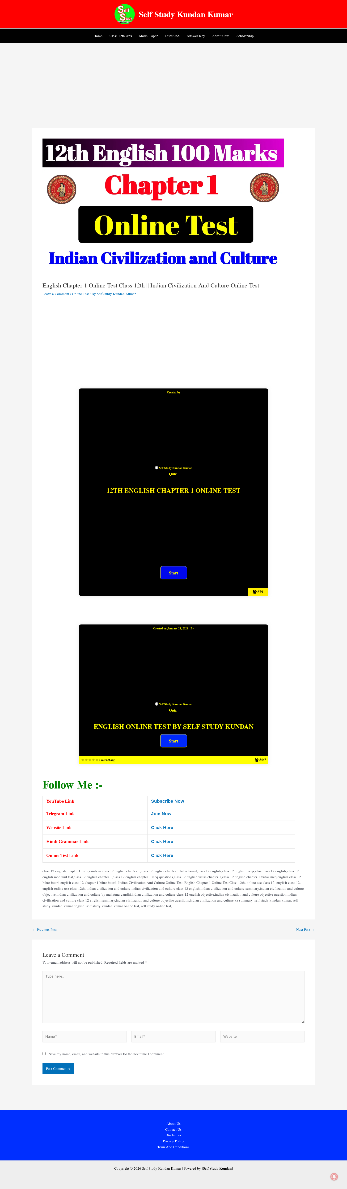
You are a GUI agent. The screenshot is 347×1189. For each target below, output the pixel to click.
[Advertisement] (173, 78)
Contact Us (173, 1129)
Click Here (162, 827)
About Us (173, 1123)
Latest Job (172, 35)
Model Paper (148, 35)
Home (97, 35)
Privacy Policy (173, 1140)
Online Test (80, 293)
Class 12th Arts (121, 35)
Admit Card (220, 35)
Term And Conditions (173, 1146)
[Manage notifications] (334, 1177)
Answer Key (196, 35)
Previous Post (44, 929)
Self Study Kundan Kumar (186, 14)
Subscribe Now (167, 801)
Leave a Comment (55, 293)
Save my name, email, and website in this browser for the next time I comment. (107, 1053)
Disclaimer (173, 1135)
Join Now (161, 813)
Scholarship (245, 35)
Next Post (305, 929)
